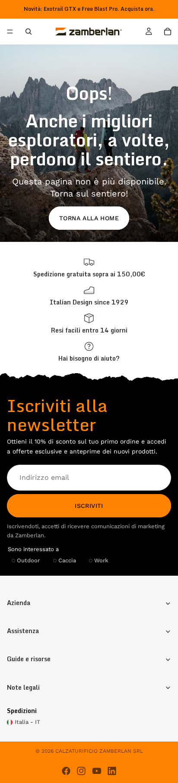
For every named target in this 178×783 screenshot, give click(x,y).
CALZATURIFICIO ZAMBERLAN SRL (99, 751)
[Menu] (10, 32)
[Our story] (89, 295)
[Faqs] (89, 351)
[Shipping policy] (89, 267)
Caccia (67, 560)
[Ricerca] (28, 31)
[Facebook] (66, 771)
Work (101, 560)
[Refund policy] (89, 323)
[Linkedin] (112, 771)
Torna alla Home (89, 218)
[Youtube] (97, 771)
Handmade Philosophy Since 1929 (89, 9)
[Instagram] (81, 771)
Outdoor (28, 560)
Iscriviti (89, 505)
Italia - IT (27, 722)
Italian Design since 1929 (89, 302)
